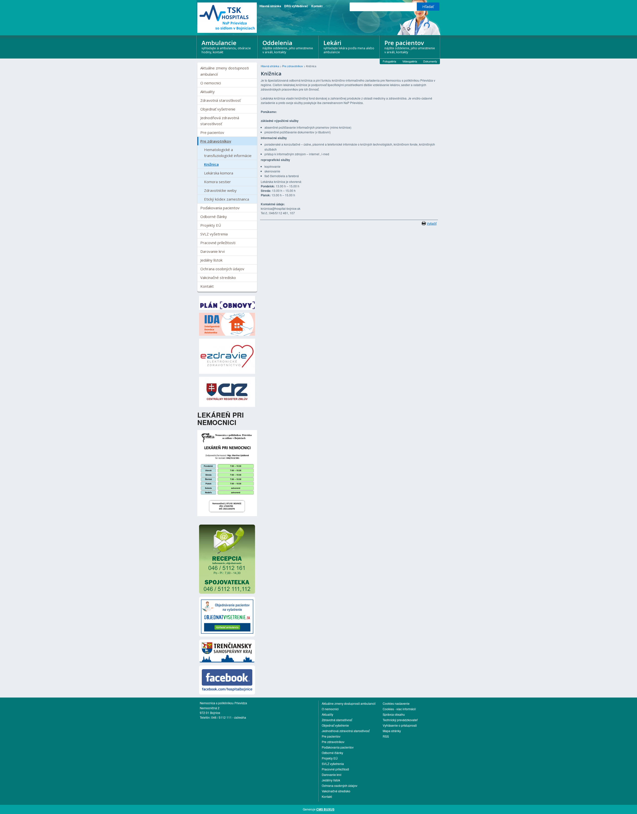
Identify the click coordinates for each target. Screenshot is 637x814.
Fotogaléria (389, 61)
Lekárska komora (218, 172)
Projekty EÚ (210, 225)
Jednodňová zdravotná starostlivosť (219, 120)
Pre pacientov (409, 46)
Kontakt (316, 6)
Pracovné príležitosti (217, 242)
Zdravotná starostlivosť (220, 100)
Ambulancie (226, 46)
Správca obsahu (394, 714)
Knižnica (211, 164)
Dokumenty (430, 61)
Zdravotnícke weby (220, 190)
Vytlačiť (431, 223)
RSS (386, 736)
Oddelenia (288, 46)
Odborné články (213, 216)
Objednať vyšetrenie (217, 109)
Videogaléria (409, 61)
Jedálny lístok (211, 260)
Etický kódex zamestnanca (226, 199)
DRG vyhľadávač (296, 6)
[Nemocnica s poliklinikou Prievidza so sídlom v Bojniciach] (227, 17)
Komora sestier (217, 181)
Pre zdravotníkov (215, 141)
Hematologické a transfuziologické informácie (228, 152)
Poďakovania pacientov (220, 207)
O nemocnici (210, 82)
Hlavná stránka (270, 6)
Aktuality (207, 91)
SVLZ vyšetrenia (214, 233)
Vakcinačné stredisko (218, 277)
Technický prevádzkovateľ (400, 720)
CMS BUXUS (325, 809)
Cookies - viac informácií (399, 709)
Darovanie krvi (212, 251)
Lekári (348, 46)
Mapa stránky (392, 731)
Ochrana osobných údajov (222, 268)
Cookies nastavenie (396, 703)
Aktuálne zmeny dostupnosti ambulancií (224, 70)
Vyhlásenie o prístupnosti (400, 725)
